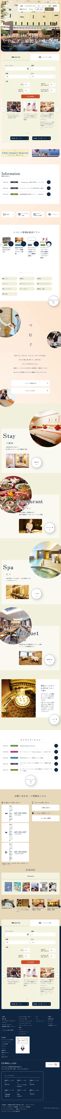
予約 (49, 9)
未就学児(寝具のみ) (20, 90)
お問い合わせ (39, 9)
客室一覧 (4, 1019)
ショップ (44, 6)
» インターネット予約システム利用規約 (9, 1107)
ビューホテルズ (9, 1075)
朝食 (8, 214)
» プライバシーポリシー (30, 1104)
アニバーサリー (53, 214)
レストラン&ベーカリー (30, 6)
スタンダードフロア (6, 1024)
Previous (3, 110)
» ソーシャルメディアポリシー (7, 1109)
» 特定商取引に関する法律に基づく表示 (15, 1104)
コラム (3, 1054)
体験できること (23, 9)
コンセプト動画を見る (30, 383)
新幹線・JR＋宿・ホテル (40, 138)
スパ (39, 6)
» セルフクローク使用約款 (24, 1107)
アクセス (31, 9)
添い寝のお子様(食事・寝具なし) (45, 90)
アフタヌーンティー (23, 1031)
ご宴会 (49, 6)
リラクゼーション (40, 1021)
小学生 (21, 84)
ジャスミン (50, 1023)
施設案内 (55, 6)
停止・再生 (57, 48)
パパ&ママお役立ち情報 (38, 214)
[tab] (30, 876)
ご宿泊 (21, 6)
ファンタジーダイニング (25, 1023)
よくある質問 (4, 1044)
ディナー (21, 1029)
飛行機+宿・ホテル (16, 138)
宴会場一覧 (50, 1019)
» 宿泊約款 (3, 1104)
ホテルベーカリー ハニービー (26, 1025)
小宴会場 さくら (52, 1025)
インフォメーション (6, 1042)
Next (57, 110)
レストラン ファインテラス (25, 1021)
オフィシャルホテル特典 (23, 214)
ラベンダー (50, 1021)
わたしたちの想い (30, 391)
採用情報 (3, 1037)
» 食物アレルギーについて (21, 1109)
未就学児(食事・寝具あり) (45, 84)
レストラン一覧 (22, 1019)
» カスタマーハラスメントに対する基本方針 (10, 1111)
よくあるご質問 (45, 2)
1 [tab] (20, 272)
